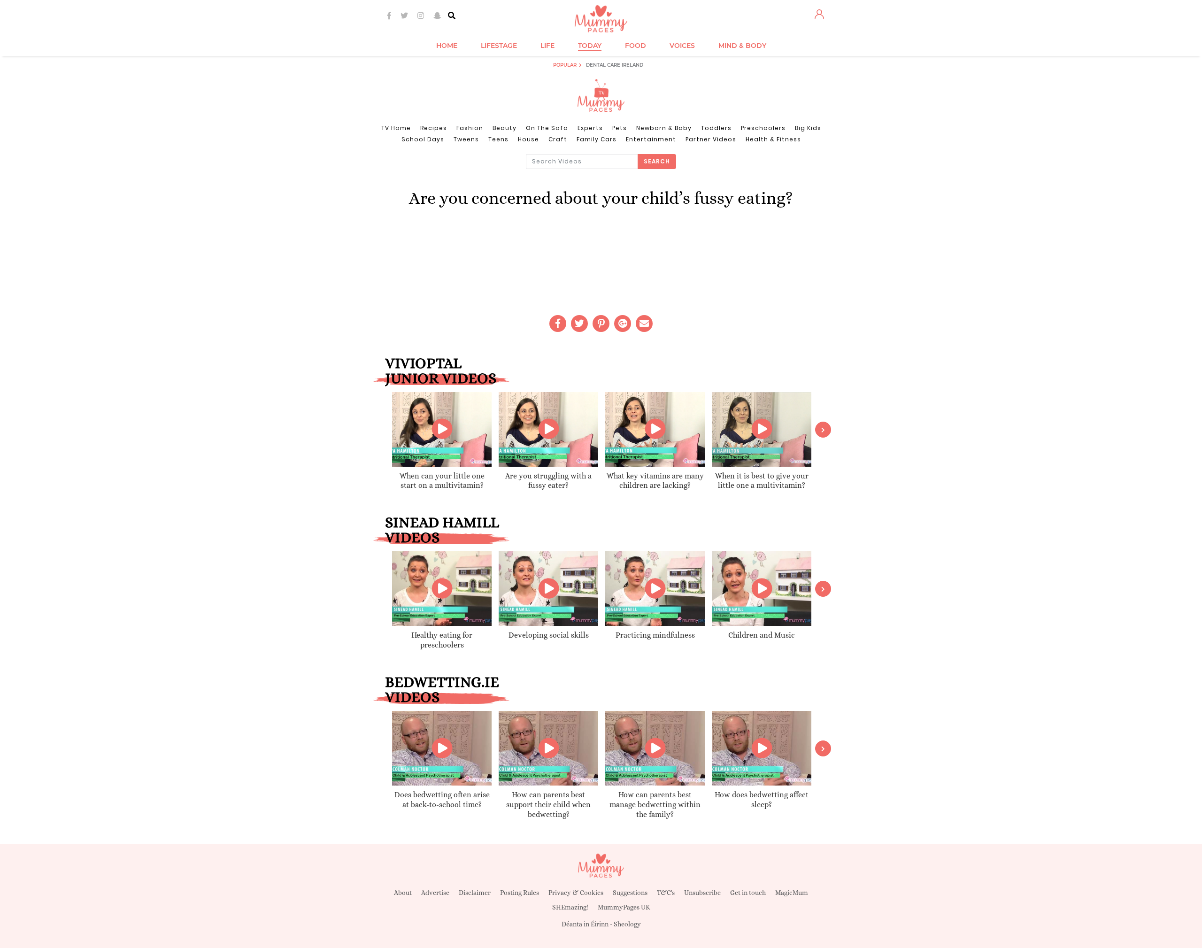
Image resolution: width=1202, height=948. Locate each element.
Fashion (469, 128)
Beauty (504, 128)
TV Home (396, 128)
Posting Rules (519, 892)
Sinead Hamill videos (442, 530)
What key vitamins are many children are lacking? (655, 480)
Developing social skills (549, 635)
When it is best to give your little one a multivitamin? (762, 480)
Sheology (627, 924)
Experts (590, 128)
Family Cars (596, 139)
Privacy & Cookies (575, 892)
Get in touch (748, 892)
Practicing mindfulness (655, 635)
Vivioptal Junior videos (440, 370)
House (528, 139)
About (403, 892)
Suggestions (630, 892)
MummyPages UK (624, 907)
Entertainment (651, 139)
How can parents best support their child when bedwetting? (548, 804)
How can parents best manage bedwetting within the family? (655, 804)
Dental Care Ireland (614, 65)
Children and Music (761, 635)
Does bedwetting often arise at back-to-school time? (442, 799)
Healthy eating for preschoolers (441, 640)
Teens (498, 139)
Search (657, 161)
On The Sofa (547, 128)
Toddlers (716, 128)
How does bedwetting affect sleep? (762, 799)
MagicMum (791, 892)
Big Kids (808, 128)
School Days (422, 139)
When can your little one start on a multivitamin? (442, 480)
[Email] (644, 323)
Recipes (433, 128)
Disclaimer (475, 892)
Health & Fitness (773, 139)
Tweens (466, 139)
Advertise (435, 892)
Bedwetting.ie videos (442, 689)
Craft (557, 139)
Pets (619, 128)
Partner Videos (711, 139)
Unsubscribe (702, 892)
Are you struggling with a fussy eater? (548, 480)
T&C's (666, 892)
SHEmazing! (570, 907)
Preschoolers (763, 128)
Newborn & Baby (664, 128)
